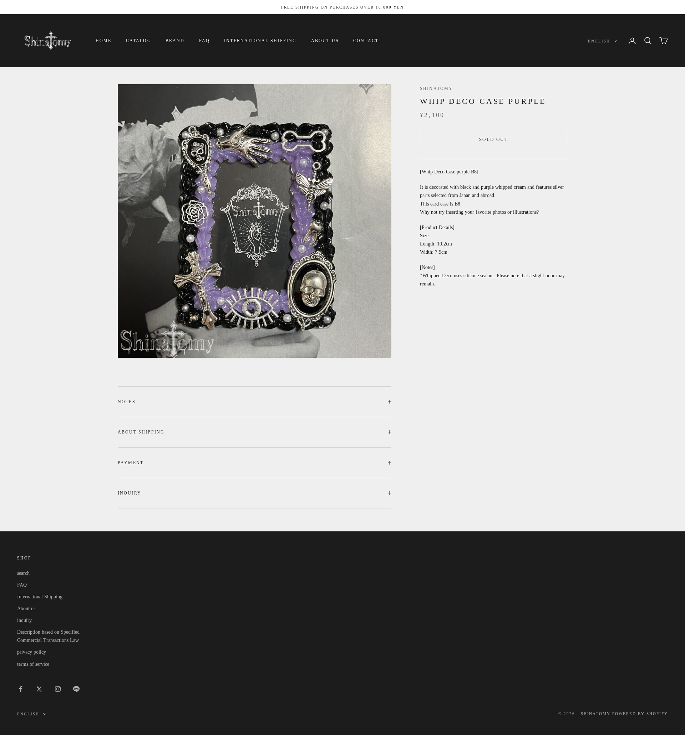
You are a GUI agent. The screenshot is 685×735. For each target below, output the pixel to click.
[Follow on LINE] (76, 689)
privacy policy (31, 652)
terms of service (33, 664)
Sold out (493, 139)
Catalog (138, 40)
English (599, 41)
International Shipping (260, 40)
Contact (366, 40)
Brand (175, 40)
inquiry (24, 620)
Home (104, 40)
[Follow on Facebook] (20, 689)
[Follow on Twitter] (39, 689)
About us (325, 40)
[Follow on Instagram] (57, 689)
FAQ (204, 40)
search (23, 573)
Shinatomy (436, 88)
